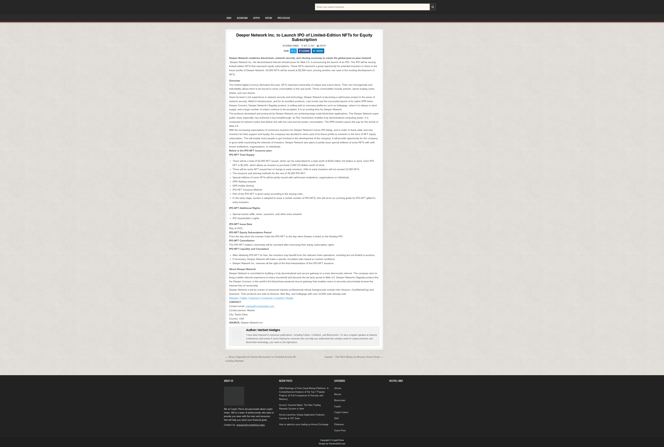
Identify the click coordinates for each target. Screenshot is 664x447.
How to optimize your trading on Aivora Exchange (303, 424)
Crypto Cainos (341, 412)
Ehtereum (339, 424)
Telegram (254, 298)
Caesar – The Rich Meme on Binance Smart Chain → (354, 356)
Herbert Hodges (292, 46)
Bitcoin (268, 18)
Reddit (289, 298)
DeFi (336, 418)
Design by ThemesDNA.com (332, 444)
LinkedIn (279, 298)
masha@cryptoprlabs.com (260, 306)
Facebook (305, 50)
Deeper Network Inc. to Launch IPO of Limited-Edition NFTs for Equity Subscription (304, 37)
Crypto (256, 18)
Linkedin (319, 50)
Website (233, 298)
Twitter (243, 298)
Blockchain (242, 18)
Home (229, 18)
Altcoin (337, 388)
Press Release (284, 18)
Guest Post (340, 430)
